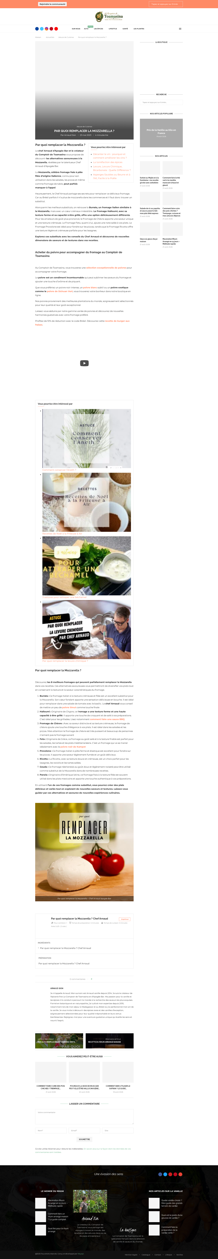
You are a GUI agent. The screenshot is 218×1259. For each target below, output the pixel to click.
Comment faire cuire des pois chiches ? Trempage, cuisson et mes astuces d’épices (171, 212)
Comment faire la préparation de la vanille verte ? (169, 1230)
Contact (158, 1255)
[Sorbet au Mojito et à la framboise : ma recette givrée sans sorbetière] (150, 168)
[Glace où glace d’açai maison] (150, 229)
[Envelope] (180, 1174)
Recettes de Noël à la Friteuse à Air (62, 533)
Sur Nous (76, 29)
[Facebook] (37, 29)
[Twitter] (42, 29)
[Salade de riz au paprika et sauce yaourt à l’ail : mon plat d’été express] (150, 198)
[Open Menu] (180, 29)
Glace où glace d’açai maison (148, 240)
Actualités (50, 37)
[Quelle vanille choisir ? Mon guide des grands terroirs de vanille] (154, 1203)
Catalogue (146, 1255)
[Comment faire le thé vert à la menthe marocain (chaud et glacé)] (173, 168)
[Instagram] (46, 29)
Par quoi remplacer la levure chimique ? (65, 661)
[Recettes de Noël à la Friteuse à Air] (86, 502)
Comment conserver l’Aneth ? (59, 470)
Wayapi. (81, 1254)
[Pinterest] (51, 29)
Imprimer (125, 919)
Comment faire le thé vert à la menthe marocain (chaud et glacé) (171, 181)
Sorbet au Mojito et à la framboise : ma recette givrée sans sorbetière (149, 180)
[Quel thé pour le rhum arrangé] (40, 1230)
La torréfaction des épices (107, 162)
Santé (125, 29)
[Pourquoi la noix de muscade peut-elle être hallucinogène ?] (84, 1072)
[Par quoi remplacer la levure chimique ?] (86, 629)
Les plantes (139, 29)
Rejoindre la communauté (52, 4)
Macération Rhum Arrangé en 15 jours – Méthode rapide (171, 241)
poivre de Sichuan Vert (60, 291)
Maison (38, 37)
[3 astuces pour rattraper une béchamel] (86, 565)
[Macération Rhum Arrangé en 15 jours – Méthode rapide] (173, 229)
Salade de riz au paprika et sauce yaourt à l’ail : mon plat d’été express (150, 210)
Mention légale (131, 1255)
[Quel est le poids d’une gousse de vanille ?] (154, 1216)
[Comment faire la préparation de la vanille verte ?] (154, 1230)
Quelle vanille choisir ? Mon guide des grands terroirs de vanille (171, 1203)
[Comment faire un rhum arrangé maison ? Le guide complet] (40, 1216)
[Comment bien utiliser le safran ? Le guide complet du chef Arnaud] (118, 1072)
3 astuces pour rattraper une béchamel (64, 597)
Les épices (98, 29)
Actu (87, 28)
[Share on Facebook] (95, 979)
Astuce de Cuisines (66, 37)
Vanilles (179, 1255)
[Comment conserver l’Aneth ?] (86, 438)
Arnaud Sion (70, 135)
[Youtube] (56, 29)
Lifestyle (113, 29)
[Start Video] (84, 363)
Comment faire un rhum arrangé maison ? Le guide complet (58, 1217)
